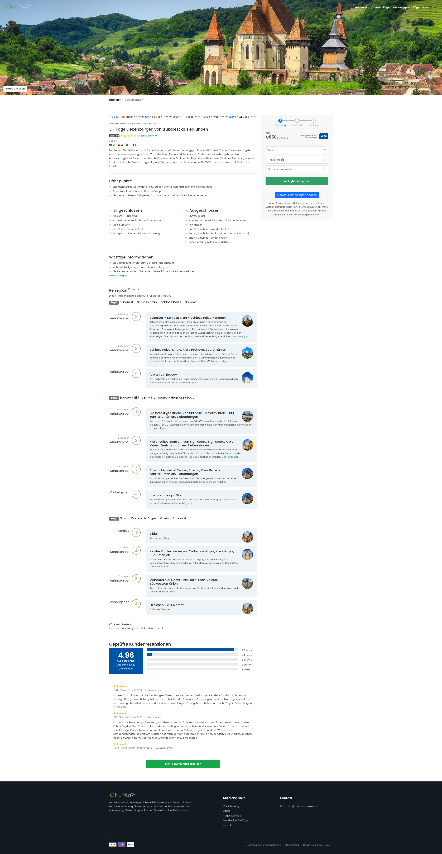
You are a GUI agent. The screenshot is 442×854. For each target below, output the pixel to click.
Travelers (275, 160)
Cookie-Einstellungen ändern (297, 195)
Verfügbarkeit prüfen (297, 181)
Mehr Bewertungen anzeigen (183, 764)
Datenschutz (292, 845)
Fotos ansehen (15, 88)
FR (138, 145)
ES (122, 145)
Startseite (361, 7)
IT (130, 145)
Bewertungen (134, 100)
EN (114, 145)
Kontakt (227, 825)
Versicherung (231, 806)
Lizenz (226, 811)
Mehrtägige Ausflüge (235, 820)
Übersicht (116, 100)
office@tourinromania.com (301, 806)
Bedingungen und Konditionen (264, 845)
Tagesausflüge (232, 815)
